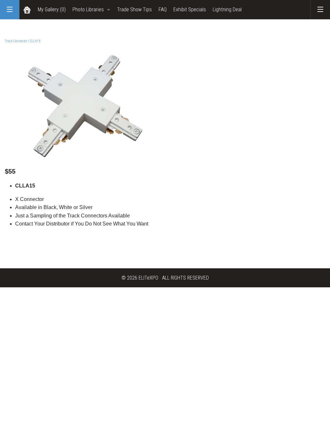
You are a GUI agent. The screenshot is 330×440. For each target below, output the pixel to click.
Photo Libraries (88, 9)
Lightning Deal (227, 9)
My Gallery (52, 9)
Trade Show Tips (134, 9)
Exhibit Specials (189, 9)
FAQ (163, 9)
